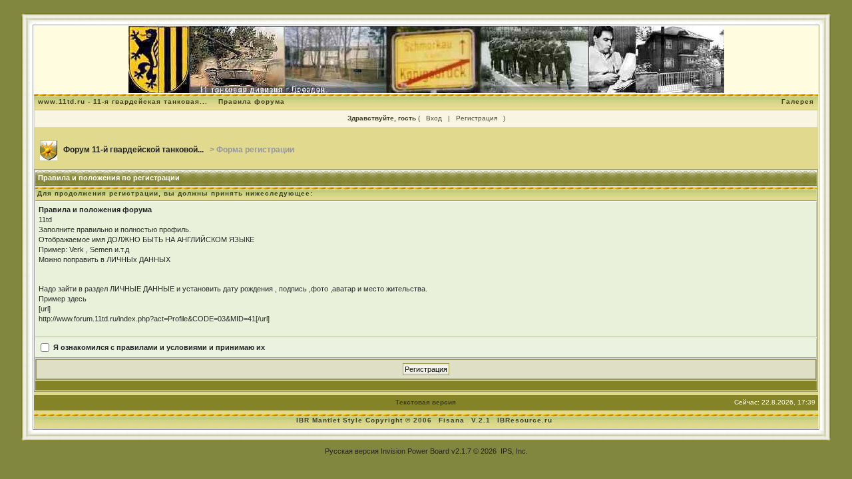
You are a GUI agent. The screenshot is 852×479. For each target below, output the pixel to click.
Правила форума (251, 101)
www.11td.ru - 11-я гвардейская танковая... (123, 101)
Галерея (797, 101)
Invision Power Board (415, 451)
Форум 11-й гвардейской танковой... (133, 149)
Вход (434, 118)
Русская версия (352, 451)
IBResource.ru (524, 420)
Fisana (453, 420)
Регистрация (476, 118)
